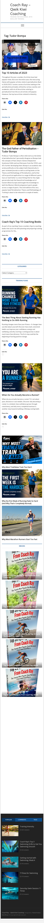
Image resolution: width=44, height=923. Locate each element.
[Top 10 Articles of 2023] (22, 55)
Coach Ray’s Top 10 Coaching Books (21, 221)
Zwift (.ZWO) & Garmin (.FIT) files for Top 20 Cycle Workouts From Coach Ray (22, 635)
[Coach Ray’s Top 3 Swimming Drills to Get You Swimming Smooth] (10, 842)
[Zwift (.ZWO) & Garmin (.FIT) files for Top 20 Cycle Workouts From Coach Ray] (22, 624)
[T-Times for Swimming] (10, 873)
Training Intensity (27, 826)
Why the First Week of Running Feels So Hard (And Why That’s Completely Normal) (20, 502)
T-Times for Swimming (29, 873)
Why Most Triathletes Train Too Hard (17, 467)
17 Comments (25, 876)
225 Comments (25, 830)
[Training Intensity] (10, 826)
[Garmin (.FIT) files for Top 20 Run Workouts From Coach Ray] (22, 565)
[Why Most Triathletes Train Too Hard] (22, 450)
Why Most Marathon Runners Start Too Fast (19, 539)
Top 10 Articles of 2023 (14, 72)
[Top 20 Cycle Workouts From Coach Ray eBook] (22, 653)
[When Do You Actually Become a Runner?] (22, 377)
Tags (35, 820)
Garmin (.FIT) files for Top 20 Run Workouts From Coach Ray (22, 576)
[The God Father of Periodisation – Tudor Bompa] (22, 133)
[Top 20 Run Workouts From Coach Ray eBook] (22, 595)
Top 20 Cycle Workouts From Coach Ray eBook (21, 665)
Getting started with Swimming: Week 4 (28, 859)
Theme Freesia (36, 912)
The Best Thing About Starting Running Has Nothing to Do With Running (21, 318)
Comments (22, 820)
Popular (8, 820)
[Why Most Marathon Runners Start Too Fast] (22, 521)
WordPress (5, 915)
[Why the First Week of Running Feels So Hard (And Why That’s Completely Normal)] (22, 483)
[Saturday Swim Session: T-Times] (10, 888)
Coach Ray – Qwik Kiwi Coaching (20, 9)
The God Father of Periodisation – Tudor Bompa (20, 150)
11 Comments (25, 894)
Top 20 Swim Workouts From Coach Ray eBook (21, 695)
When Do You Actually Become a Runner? (20, 395)
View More (7, 117)
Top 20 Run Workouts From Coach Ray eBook (20, 607)
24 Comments (25, 850)
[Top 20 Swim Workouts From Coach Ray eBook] (22, 683)
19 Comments (25, 863)
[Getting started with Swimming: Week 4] (10, 858)
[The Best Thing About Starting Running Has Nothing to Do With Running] (22, 300)
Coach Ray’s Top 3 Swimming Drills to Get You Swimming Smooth (31, 844)
